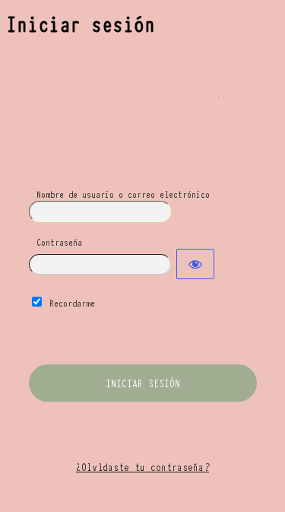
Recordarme (72, 302)
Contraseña (59, 241)
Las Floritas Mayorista (143, 106)
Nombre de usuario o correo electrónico (123, 193)
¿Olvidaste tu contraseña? (142, 466)
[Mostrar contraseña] (195, 264)
